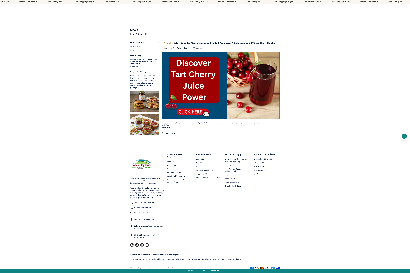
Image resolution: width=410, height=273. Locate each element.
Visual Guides (230, 178)
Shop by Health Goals (233, 186)
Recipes (228, 165)
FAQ (197, 166)
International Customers (262, 163)
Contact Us (200, 159)
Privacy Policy (259, 166)
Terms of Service (260, 170)
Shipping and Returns (203, 174)
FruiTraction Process (174, 172)
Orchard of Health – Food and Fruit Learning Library (236, 160)
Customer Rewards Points (205, 170)
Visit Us (170, 169)
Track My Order (201, 163)
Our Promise (171, 165)
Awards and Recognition (176, 176)
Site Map (257, 174)
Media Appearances (232, 182)
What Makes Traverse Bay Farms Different (176, 181)
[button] (205, 271)
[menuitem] (144, 46)
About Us (170, 161)
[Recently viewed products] (404, 136)
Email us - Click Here (141, 212)
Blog (226, 175)
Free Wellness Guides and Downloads (233, 170)
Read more (166, 128)
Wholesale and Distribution (263, 159)
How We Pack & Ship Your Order (208, 177)
